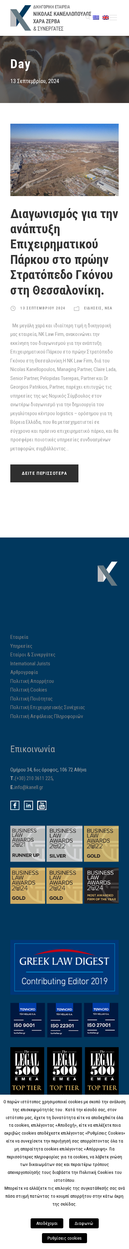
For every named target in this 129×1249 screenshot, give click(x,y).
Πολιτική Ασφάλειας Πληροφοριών (46, 716)
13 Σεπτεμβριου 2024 (42, 308)
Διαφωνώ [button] (84, 1223)
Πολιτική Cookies (28, 690)
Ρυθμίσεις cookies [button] (64, 1238)
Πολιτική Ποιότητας (31, 699)
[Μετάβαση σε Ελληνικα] (96, 17)
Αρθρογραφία (24, 672)
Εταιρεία (19, 637)
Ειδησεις (93, 308)
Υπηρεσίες (21, 646)
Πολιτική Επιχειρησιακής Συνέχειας (47, 707)
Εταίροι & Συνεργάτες (32, 655)
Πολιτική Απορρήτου (32, 681)
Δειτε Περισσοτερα (44, 473)
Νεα (108, 308)
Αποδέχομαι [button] (47, 1223)
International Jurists (30, 664)
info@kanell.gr (28, 787)
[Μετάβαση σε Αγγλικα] (105, 17)
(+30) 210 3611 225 (34, 778)
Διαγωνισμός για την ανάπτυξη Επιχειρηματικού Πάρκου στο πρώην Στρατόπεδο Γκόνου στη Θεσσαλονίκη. (64, 252)
